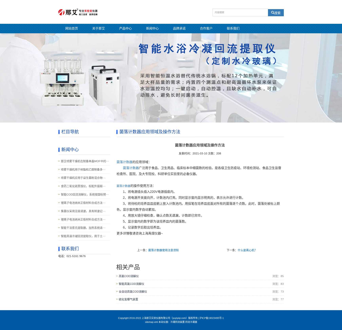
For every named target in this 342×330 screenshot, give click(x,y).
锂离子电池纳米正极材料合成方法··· (83, 202)
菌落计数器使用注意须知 (163, 250)
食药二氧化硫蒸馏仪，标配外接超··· (83, 186)
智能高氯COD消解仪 (131, 283)
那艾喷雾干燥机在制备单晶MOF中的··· (85, 161)
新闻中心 (152, 28)
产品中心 (125, 28)
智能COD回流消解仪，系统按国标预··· (85, 194)
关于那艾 (98, 28)
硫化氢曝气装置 (128, 299)
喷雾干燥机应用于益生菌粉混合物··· (83, 177)
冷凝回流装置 (177, 322)
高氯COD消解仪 (129, 276)
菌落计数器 (123, 185)
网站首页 (71, 28)
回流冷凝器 (191, 322)
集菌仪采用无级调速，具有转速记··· (83, 211)
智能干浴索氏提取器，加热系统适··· (83, 227)
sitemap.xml (151, 322)
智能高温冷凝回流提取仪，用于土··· (83, 236)
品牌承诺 (179, 28)
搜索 (277, 12)
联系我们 (233, 28)
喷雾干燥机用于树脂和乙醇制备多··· (83, 169)
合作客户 (206, 28)
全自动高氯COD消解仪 (133, 291)
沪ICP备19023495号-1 (212, 318)
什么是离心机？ (247, 250)
